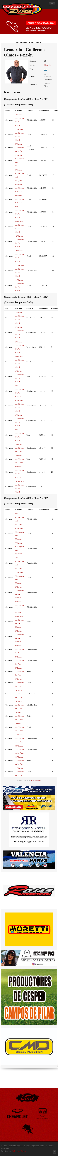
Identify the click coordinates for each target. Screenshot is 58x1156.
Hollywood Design (19, 1151)
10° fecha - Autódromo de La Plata (19, 693)
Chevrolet (47, 65)
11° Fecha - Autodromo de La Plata (19, 738)
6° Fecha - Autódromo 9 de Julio (19, 188)
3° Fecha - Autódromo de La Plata (19, 147)
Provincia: (33, 84)
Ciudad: (32, 76)
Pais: (31, 69)
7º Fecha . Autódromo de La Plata (19, 448)
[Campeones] (29, 790)
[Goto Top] (55, 1152)
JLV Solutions (36, 780)
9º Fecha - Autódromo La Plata (19, 649)
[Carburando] (29, 802)
